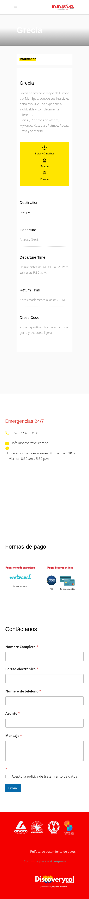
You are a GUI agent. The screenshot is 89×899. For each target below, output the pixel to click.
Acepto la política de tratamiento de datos (44, 776)
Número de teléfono (23, 691)
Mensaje (13, 736)
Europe (25, 212)
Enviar (13, 788)
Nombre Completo (21, 647)
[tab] (44, 59)
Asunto (12, 714)
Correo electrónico (21, 669)
